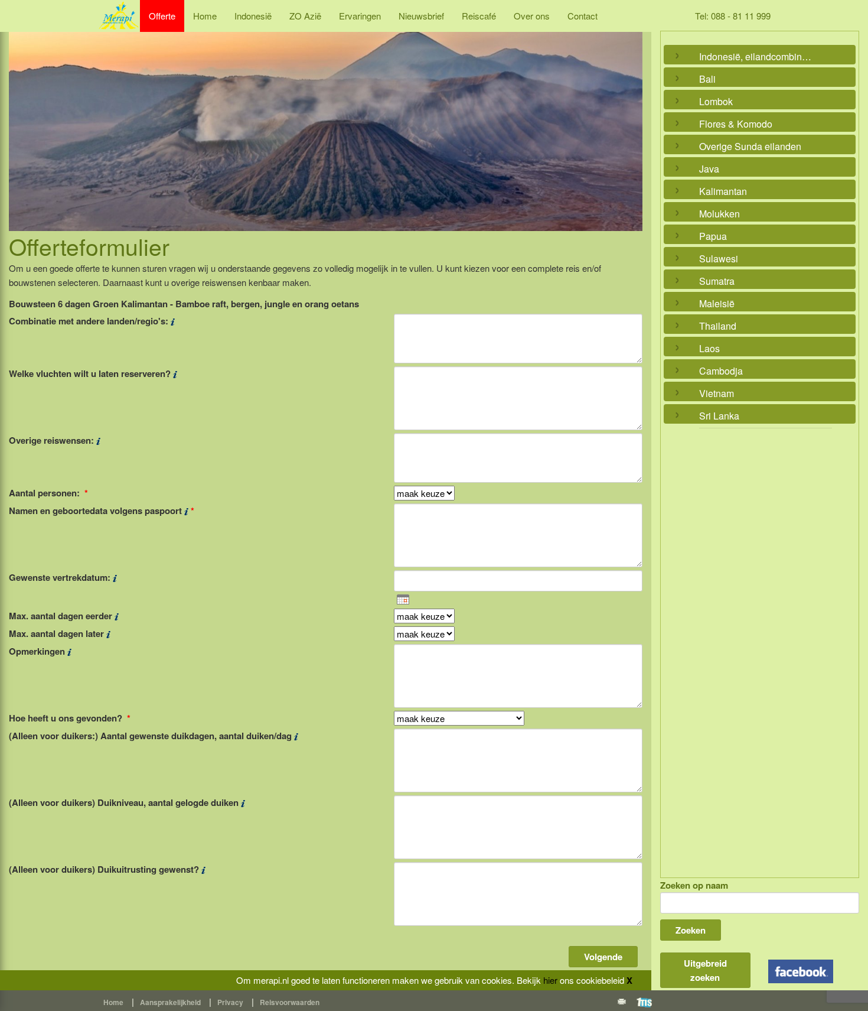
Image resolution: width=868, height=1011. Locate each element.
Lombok (716, 101)
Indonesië (253, 15)
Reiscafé (479, 15)
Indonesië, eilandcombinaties (757, 56)
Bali (707, 79)
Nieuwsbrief (421, 15)
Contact (582, 15)
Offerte (162, 15)
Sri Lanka (719, 415)
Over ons (532, 15)
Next (630, 118)
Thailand (717, 326)
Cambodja (721, 371)
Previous (21, 118)
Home (205, 15)
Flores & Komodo (735, 124)
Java (709, 168)
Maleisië (717, 303)
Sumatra (717, 281)
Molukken (719, 213)
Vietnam (716, 393)
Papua (713, 236)
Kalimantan (723, 191)
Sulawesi (718, 258)
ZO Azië (305, 15)
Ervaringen (360, 15)
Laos (709, 348)
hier (550, 980)
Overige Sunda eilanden (750, 146)
